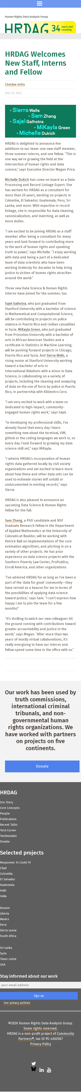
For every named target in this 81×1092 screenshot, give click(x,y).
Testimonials (8, 836)
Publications (8, 819)
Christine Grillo (15, 84)
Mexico (4, 919)
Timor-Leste (8, 959)
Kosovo (5, 908)
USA (2, 964)
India (3, 896)
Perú (3, 925)
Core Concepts (10, 808)
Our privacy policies (17, 1003)
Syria (3, 953)
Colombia (6, 874)
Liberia (4, 913)
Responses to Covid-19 (15, 862)
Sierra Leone (8, 930)
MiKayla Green (29, 329)
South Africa (8, 936)
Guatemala (7, 885)
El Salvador (7, 879)
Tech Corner (8, 830)
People (5, 813)
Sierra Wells (55, 355)
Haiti (3, 890)
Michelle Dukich (17, 180)
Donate (42, 766)
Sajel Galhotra (15, 304)
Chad (3, 868)
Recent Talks (8, 825)
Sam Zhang (13, 520)
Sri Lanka (6, 948)
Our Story (6, 802)
